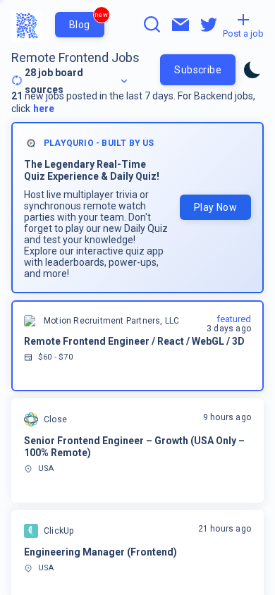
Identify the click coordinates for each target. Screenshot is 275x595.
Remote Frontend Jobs (75, 57)
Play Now (215, 207)
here (43, 108)
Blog (86, 21)
